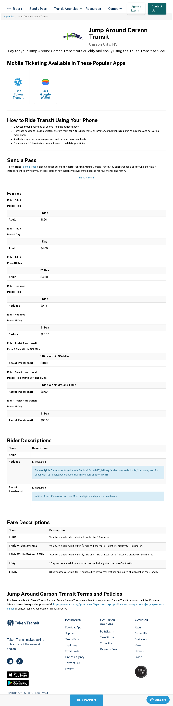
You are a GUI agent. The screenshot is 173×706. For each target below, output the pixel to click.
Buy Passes (86, 700)
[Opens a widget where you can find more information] (158, 700)
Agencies (9, 16)
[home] (9, 8)
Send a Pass (29, 166)
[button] (19, 9)
